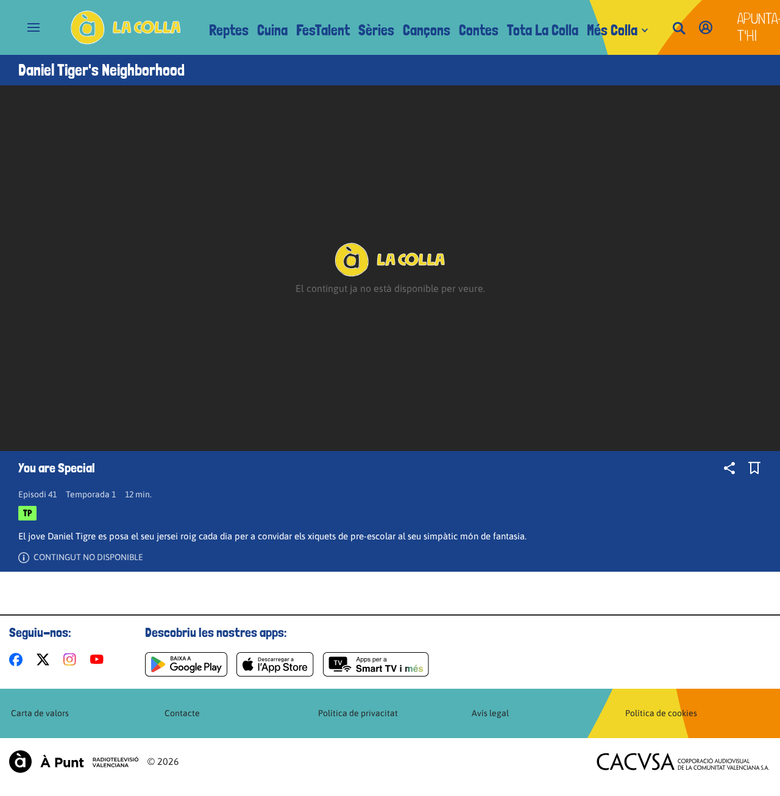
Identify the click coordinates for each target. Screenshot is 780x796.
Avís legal (490, 713)
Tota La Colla (542, 30)
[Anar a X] (45, 659)
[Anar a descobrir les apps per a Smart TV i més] (376, 664)
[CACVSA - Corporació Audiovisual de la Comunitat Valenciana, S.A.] (683, 761)
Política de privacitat (358, 713)
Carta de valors (40, 713)
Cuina (272, 30)
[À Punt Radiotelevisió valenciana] (73, 761)
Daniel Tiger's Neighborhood (101, 70)
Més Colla (612, 30)
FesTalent (323, 30)
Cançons (426, 30)
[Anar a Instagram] (72, 659)
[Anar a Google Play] (186, 664)
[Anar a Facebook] (18, 659)
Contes (478, 30)
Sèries (376, 30)
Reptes (229, 30)
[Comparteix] (729, 468)
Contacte (182, 713)
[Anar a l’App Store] (275, 664)
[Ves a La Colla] (126, 27)
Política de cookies (661, 713)
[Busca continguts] (679, 29)
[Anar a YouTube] (99, 659)
